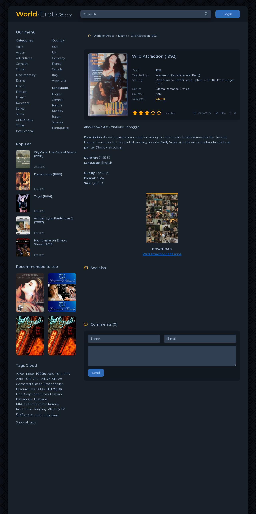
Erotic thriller (53, 384)
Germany (58, 58)
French (57, 105)
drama (160, 98)
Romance (23, 103)
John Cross (40, 394)
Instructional (24, 131)
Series (20, 108)
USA (55, 47)
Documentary (26, 75)
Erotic (20, 86)
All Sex (57, 379)
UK (54, 52)
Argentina (59, 80)
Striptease (50, 415)
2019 (27, 379)
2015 (50, 374)
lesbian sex (24, 399)
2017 (67, 374)
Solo (38, 415)
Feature (22, 389)
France (56, 64)
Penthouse (24, 409)
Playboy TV (56, 409)
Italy (55, 75)
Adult (19, 47)
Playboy (40, 409)
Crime (20, 69)
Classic (37, 384)
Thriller (20, 125)
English (57, 94)
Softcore (24, 414)
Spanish (57, 122)
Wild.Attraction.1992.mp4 (162, 254)
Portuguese (60, 128)
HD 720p (54, 389)
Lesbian (56, 394)
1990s (41, 374)
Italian (56, 116)
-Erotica (44, 14)
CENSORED (24, 120)
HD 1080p (37, 389)
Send (96, 373)
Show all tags (26, 422)
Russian (57, 111)
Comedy (22, 64)
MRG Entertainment (31, 404)
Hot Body (23, 394)
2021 (36, 379)
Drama (20, 80)
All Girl (45, 379)
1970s (20, 374)
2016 (58, 374)
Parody (53, 404)
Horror (20, 97)
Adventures (24, 58)
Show (20, 114)
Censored (23, 384)
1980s (30, 374)
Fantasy (21, 92)
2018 (19, 379)
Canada (57, 69)
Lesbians (40, 399)
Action (20, 52)
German (57, 100)
